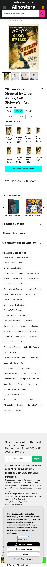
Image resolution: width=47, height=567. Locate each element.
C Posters (26, 368)
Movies (21, 20)
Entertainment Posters (12, 294)
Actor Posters (33, 384)
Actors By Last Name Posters (15, 400)
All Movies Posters (11, 373)
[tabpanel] (23, 144)
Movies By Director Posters (14, 279)
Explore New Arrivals (23, 2)
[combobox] (20, 13)
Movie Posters (22, 257)
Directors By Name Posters (14, 363)
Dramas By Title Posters (13, 310)
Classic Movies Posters (12, 268)
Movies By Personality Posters (15, 342)
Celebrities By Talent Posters (27, 331)
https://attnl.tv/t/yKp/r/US (15, 502)
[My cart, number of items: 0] (43, 7)
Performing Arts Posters (13, 289)
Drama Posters (34, 279)
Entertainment (11, 20)
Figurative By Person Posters (14, 358)
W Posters (28, 321)
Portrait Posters (10, 379)
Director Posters (10, 326)
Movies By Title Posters (29, 326)
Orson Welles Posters (12, 347)
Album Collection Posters (13, 405)
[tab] (9, 111)
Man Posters (34, 358)
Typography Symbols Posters (15, 389)
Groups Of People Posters (30, 379)
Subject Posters (31, 294)
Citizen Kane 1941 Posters (13, 273)
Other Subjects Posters (30, 373)
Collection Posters (11, 368)
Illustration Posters (35, 405)
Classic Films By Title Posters (15, 316)
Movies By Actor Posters (13, 263)
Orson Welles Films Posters (14, 305)
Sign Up (37, 459)
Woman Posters (33, 273)
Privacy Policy (23, 539)
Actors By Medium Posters (14, 395)
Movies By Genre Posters (13, 300)
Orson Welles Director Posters (15, 284)
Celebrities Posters (33, 289)
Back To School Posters (13, 410)
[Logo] (23, 7)
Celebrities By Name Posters (14, 337)
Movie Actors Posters (12, 321)
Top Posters (8, 257)
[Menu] (4, 8)
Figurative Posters (10, 352)
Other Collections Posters (14, 384)
